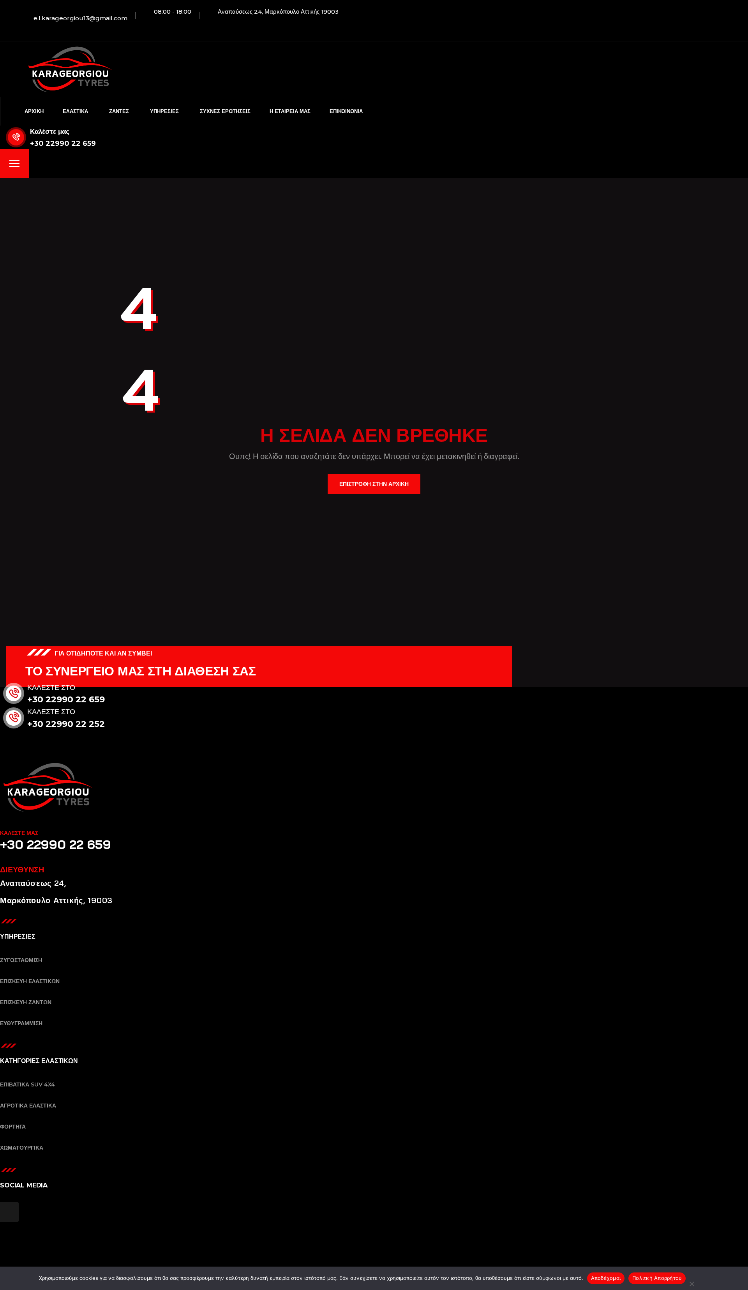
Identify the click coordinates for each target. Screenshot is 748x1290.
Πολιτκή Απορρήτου (657, 1278)
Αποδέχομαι (606, 1278)
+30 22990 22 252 (66, 724)
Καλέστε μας (49, 131)
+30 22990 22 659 (63, 143)
